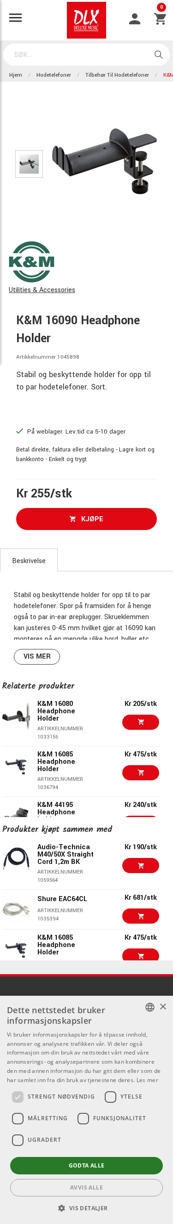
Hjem (15, 75)
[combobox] (150, 1007)
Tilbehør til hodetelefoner (117, 75)
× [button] (162, 1007)
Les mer (147, 1080)
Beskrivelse (29, 561)
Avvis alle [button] (86, 1187)
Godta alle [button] (87, 1165)
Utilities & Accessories (42, 290)
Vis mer (37, 656)
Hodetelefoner (53, 75)
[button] (86, 1207)
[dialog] (86, 1110)
